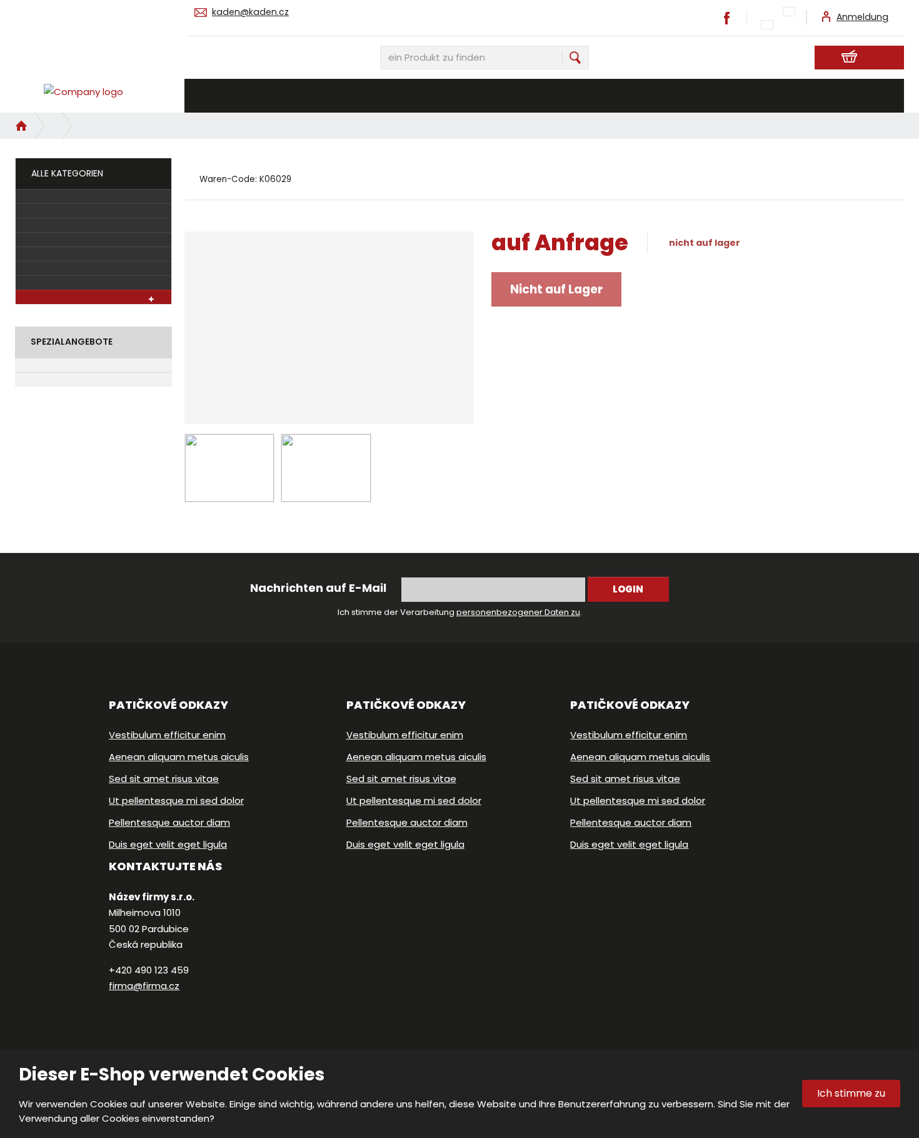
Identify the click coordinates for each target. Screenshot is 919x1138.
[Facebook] (727, 17)
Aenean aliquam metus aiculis (179, 756)
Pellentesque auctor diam (169, 822)
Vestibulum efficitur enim (167, 734)
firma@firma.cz (144, 985)
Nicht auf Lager (556, 289)
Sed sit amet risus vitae (164, 778)
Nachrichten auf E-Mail (318, 588)
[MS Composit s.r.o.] (93, 92)
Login (628, 589)
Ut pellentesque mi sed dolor (176, 800)
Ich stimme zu (851, 1093)
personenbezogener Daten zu (518, 612)
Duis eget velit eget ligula (168, 844)
